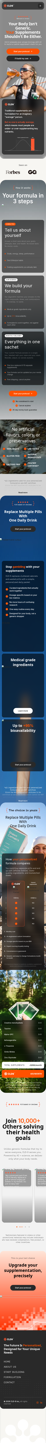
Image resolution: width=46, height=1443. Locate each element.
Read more (23, 493)
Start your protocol (21, 51)
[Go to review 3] (25, 1226)
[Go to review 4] (29, 1226)
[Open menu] (40, 5)
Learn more (23, 711)
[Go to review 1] (16, 1226)
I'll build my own (21, 58)
